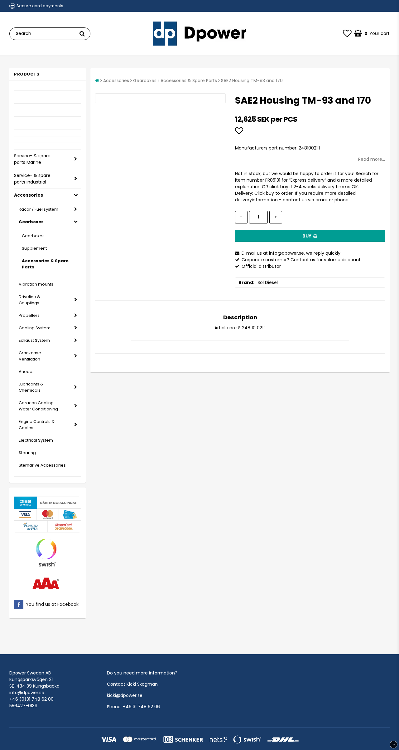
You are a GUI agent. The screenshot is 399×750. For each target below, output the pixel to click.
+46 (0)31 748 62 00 (31, 699)
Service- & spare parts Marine (32, 159)
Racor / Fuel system (38, 209)
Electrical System (36, 440)
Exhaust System (34, 340)
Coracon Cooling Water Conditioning (38, 406)
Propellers (29, 315)
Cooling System (34, 328)
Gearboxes (31, 222)
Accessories (28, 195)
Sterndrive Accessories (42, 465)
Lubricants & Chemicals (31, 387)
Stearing (27, 453)
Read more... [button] (371, 159)
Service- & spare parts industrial (32, 178)
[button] (347, 33)
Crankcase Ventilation (30, 356)
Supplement (34, 248)
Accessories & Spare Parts (45, 264)
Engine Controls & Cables (37, 425)
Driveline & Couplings (29, 300)
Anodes (27, 372)
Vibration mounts (36, 284)
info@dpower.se (26, 692)
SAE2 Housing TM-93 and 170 (252, 80)
